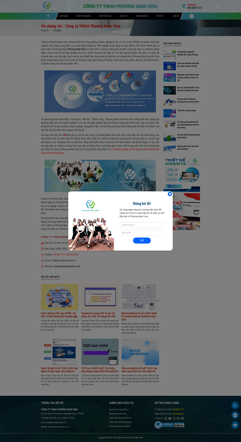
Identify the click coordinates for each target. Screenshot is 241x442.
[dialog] (120, 221)
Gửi (142, 240)
